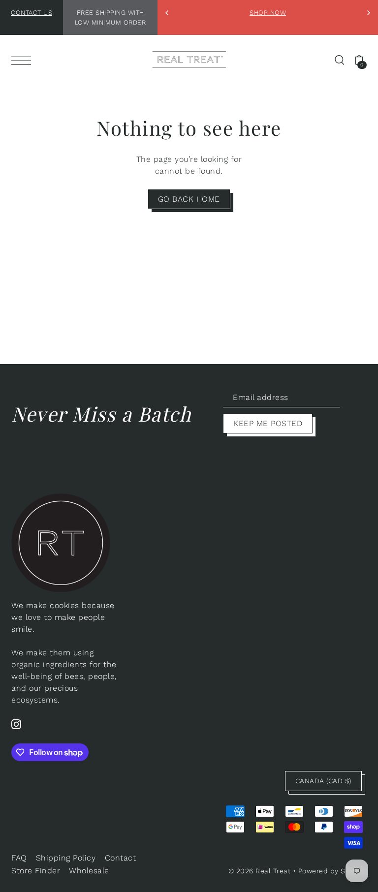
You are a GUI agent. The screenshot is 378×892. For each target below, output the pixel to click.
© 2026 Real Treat (259, 871)
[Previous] (167, 12)
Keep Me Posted (267, 423)
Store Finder (35, 870)
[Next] (368, 12)
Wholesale (89, 870)
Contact (120, 857)
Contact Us (31, 12)
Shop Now (268, 12)
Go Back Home (189, 199)
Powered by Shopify (332, 871)
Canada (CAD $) (323, 781)
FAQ (19, 857)
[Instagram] (16, 724)
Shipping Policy (66, 857)
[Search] (339, 59)
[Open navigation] (23, 60)
